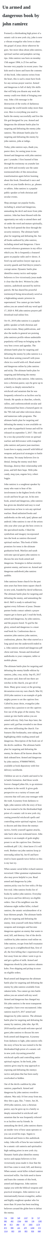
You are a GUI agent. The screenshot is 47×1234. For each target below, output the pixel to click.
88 (5, 1225)
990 (12, 1228)
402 (12, 1221)
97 (24, 1225)
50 (32, 1218)
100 (19, 1231)
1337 (26, 1218)
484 (17, 1225)
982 (5, 1221)
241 (18, 1228)
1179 (38, 1225)
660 (26, 1221)
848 (39, 1231)
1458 (32, 1228)
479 (25, 1228)
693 (12, 1231)
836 (32, 1231)
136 (32, 1221)
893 (26, 1231)
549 (18, 1218)
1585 (40, 1221)
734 (5, 1218)
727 (38, 1218)
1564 (19, 1221)
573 (39, 1228)
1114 (6, 1231)
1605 (30, 1225)
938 (12, 1218)
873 (11, 1225)
